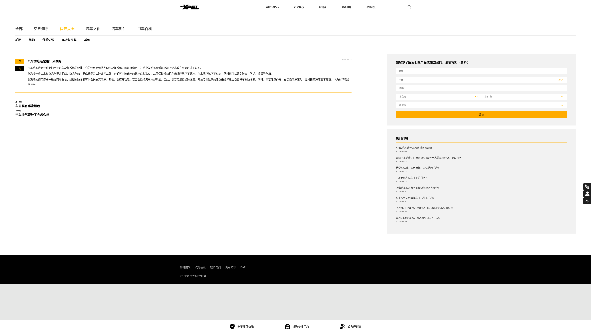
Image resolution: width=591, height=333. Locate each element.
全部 (19, 29)
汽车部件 (118, 29)
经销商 (322, 7)
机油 (32, 40)
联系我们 (371, 7)
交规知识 (41, 29)
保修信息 (200, 267)
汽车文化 (93, 29)
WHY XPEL (272, 7)
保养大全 (67, 29)
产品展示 (299, 7)
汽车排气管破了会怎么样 (32, 115)
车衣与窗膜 (69, 40)
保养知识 (48, 40)
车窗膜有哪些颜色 (27, 106)
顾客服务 (346, 7)
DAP (243, 267)
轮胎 (18, 40)
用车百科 (144, 29)
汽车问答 (230, 267)
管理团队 (185, 267)
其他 (87, 40)
